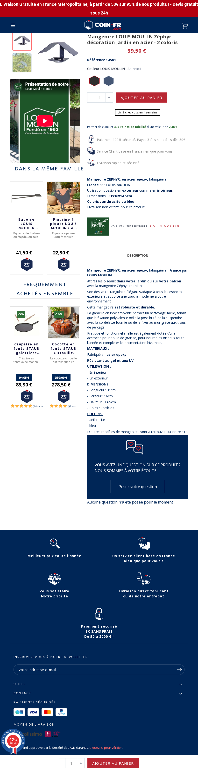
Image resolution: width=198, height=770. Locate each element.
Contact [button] (22, 693)
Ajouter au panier (142, 97)
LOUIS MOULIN (165, 226)
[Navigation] (13, 25)
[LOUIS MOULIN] (98, 226)
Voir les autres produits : (129, 226)
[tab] (138, 255)
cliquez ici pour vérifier (105, 748)
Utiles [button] (20, 684)
